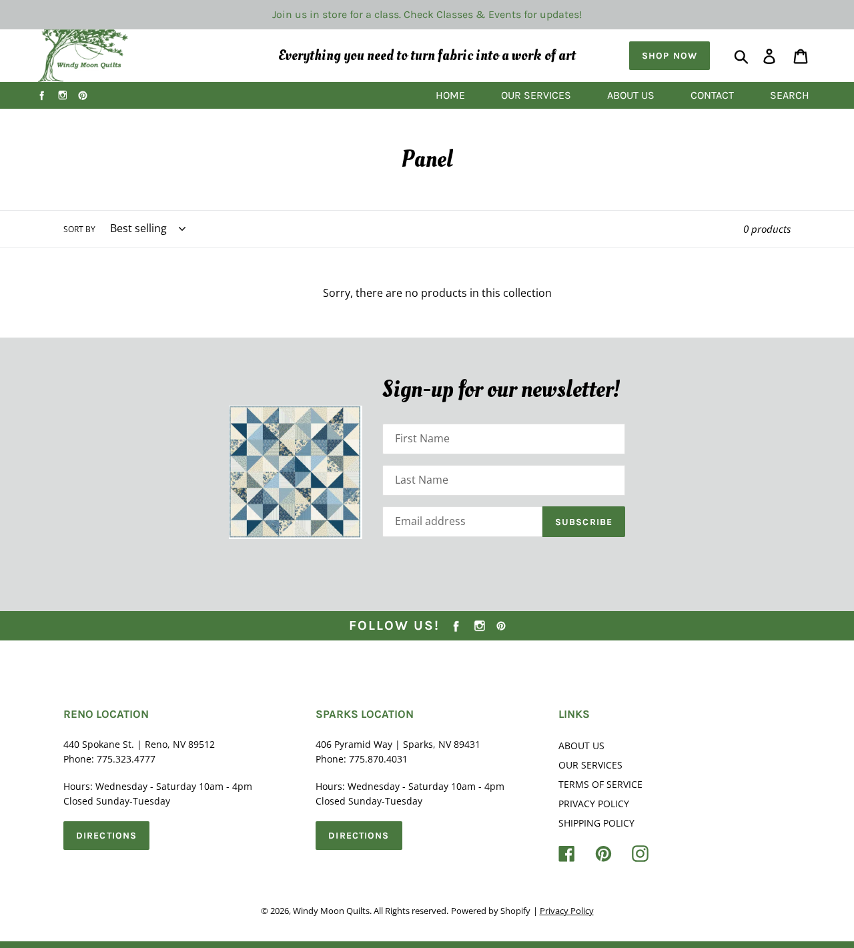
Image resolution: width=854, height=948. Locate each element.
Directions (106, 835)
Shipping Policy (596, 823)
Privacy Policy (593, 803)
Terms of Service (600, 784)
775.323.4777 (126, 759)
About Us (581, 745)
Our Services (590, 765)
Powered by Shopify (490, 911)
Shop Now (669, 55)
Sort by (79, 229)
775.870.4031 (378, 759)
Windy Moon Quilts (331, 911)
